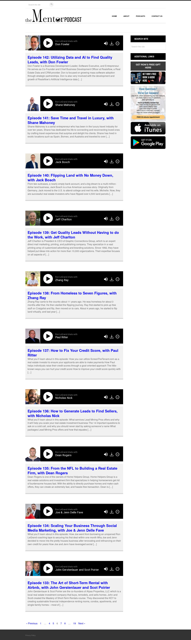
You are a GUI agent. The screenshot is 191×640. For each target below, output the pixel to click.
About (126, 16)
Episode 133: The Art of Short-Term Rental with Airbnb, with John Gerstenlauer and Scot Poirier (69, 585)
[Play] (48, 43)
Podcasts (140, 16)
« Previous (31, 623)
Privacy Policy (30, 635)
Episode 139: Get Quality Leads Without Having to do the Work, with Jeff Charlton (73, 235)
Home (114, 16)
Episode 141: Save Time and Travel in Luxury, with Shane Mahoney (71, 120)
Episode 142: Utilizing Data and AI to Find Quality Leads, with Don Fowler (70, 59)
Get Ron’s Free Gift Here (148, 66)
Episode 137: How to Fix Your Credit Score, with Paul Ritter (73, 353)
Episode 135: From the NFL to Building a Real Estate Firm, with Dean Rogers (72, 470)
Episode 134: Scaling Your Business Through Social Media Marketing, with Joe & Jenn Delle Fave (72, 528)
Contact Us (157, 16)
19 (74, 623)
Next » (81, 623)
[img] (117, 43)
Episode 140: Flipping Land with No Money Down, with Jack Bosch (70, 177)
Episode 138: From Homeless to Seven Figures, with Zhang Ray (72, 295)
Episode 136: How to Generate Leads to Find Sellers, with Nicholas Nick (73, 413)
